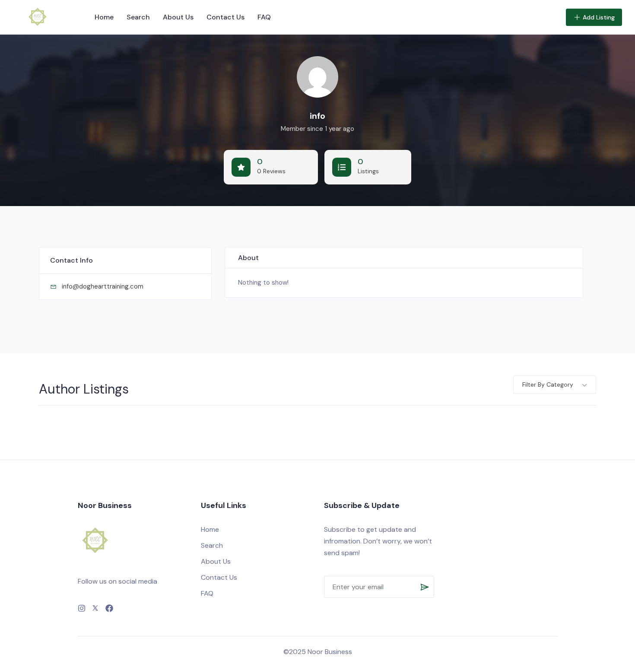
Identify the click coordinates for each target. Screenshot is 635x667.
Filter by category (547, 384)
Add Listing (599, 17)
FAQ (264, 17)
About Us (178, 17)
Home (104, 17)
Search (138, 17)
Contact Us (225, 17)
